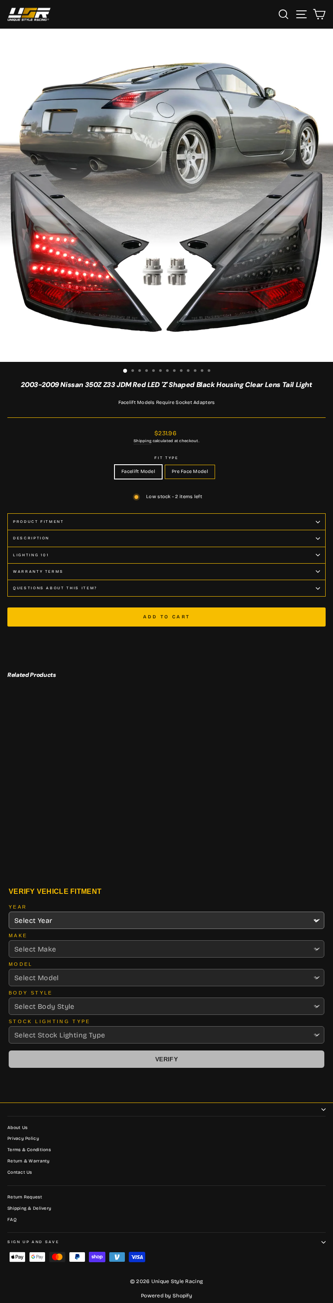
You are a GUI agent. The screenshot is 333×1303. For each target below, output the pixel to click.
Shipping (142, 440)
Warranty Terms (38, 571)
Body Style (31, 992)
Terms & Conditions (29, 1149)
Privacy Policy (23, 1138)
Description (31, 538)
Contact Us (19, 1172)
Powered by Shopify (166, 1296)
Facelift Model (138, 471)
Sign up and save (33, 1242)
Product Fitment (38, 521)
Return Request (24, 1197)
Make (18, 935)
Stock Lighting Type (50, 1021)
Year (18, 906)
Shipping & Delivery (29, 1208)
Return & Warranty (28, 1161)
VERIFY (166, 1059)
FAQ (11, 1219)
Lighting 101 (31, 555)
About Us (17, 1127)
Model (21, 964)
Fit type (166, 458)
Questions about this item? (55, 588)
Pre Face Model (190, 471)
